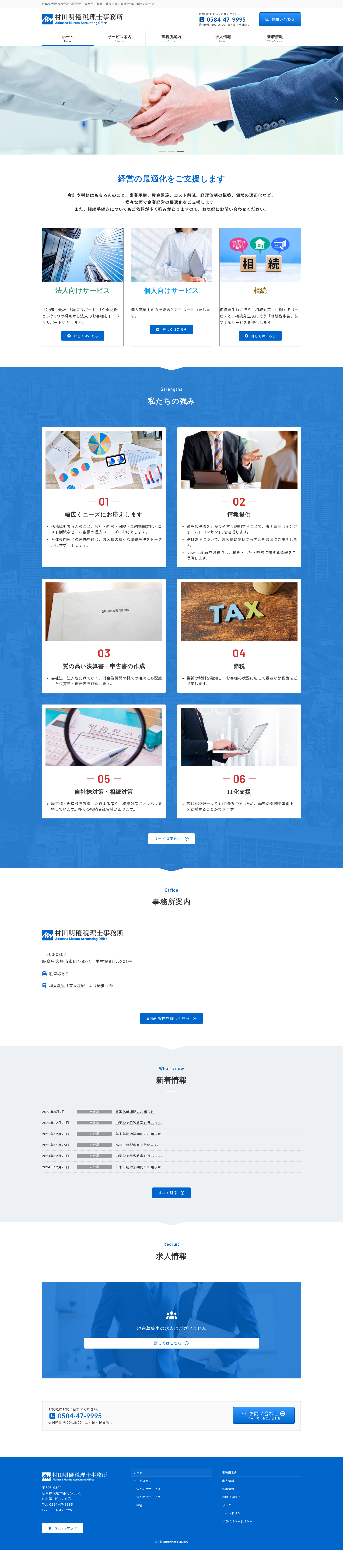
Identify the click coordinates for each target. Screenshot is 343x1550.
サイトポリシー (232, 1513)
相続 (139, 1505)
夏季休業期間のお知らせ (135, 1112)
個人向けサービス (148, 1497)
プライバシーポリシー (237, 1521)
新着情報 (228, 1489)
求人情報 (228, 1481)
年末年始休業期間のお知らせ (138, 1134)
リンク (226, 1505)
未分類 (94, 1111)
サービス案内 (142, 1481)
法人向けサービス (148, 1489)
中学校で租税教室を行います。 (140, 1123)
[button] (162, 151)
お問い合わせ (283, 19)
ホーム (138, 1472)
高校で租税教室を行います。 (138, 1145)
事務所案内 (229, 1472)
